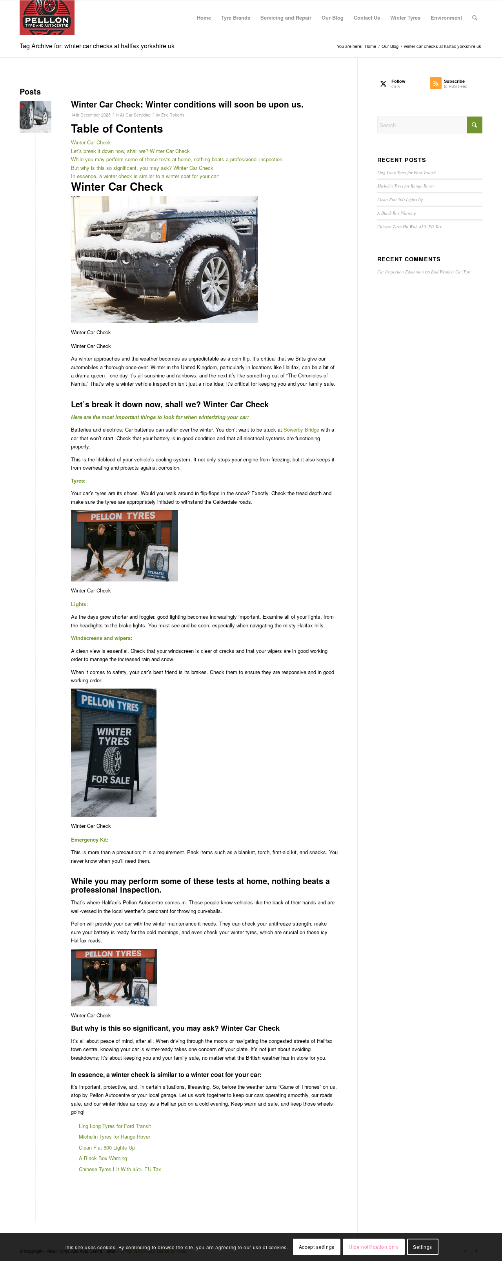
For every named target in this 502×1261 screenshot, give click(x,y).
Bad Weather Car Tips (451, 272)
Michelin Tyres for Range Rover (114, 1136)
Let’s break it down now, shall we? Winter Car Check (130, 151)
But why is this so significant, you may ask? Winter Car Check (142, 167)
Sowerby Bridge (301, 429)
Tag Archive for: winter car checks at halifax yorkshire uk (97, 45)
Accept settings (317, 1247)
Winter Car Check (91, 142)
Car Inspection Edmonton (400, 272)
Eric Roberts (172, 115)
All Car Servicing (135, 115)
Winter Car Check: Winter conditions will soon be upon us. (187, 104)
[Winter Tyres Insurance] (35, 117)
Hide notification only (373, 1247)
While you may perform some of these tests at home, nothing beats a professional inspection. (177, 159)
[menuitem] (204, 17)
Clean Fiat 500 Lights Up (107, 1147)
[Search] (474, 17)
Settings (422, 1247)
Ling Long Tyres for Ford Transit (115, 1126)
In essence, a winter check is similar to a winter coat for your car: (145, 176)
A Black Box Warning (103, 1158)
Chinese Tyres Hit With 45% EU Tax (120, 1169)
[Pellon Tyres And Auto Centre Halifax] (47, 17)
